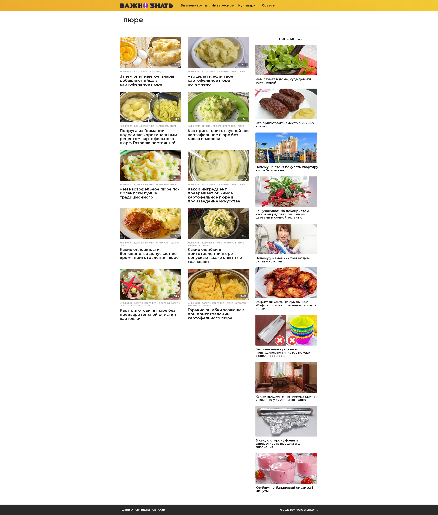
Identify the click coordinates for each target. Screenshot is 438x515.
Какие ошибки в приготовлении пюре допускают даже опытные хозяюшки (215, 255)
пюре (152, 72)
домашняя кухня (144, 126)
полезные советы (227, 72)
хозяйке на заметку (199, 245)
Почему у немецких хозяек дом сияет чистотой (282, 260)
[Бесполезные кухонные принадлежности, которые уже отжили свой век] (286, 330)
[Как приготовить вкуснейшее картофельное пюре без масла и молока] (219, 107)
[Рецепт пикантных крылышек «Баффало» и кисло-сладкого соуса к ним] (286, 283)
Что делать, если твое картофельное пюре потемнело (210, 80)
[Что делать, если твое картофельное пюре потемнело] (219, 53)
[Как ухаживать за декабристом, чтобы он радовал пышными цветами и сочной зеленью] (286, 192)
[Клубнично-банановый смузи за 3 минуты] (286, 468)
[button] (316, 5)
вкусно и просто (212, 126)
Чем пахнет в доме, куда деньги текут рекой (283, 81)
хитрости (240, 303)
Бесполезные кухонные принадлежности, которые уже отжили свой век (282, 353)
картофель (140, 72)
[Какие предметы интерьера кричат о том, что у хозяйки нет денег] (286, 377)
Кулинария (248, 5)
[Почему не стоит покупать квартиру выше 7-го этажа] (286, 148)
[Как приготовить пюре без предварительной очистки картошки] (151, 284)
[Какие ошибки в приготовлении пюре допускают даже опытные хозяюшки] (219, 224)
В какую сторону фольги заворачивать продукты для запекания (280, 444)
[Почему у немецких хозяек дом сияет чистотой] (286, 239)
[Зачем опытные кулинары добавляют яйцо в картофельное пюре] (151, 53)
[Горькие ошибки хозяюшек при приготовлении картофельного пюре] (219, 284)
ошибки (174, 243)
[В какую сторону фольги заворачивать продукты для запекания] (286, 421)
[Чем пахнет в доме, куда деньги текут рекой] (286, 60)
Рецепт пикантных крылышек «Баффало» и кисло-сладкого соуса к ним (286, 306)
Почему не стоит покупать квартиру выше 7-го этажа (286, 169)
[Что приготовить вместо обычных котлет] (286, 104)
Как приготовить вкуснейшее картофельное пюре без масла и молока (219, 134)
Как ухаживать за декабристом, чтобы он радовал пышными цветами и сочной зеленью (282, 214)
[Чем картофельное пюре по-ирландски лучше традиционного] (151, 165)
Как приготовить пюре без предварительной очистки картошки (148, 314)
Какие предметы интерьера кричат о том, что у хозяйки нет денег (286, 398)
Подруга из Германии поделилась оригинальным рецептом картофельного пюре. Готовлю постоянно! (148, 136)
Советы (269, 5)
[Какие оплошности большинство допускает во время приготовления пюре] (151, 224)
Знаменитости (194, 5)
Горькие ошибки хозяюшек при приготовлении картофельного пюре (216, 314)
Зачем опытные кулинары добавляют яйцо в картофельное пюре (147, 80)
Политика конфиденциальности (142, 509)
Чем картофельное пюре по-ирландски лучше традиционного (149, 193)
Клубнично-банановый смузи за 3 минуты (284, 489)
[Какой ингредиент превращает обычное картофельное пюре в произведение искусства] (219, 165)
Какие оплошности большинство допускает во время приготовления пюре (149, 253)
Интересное (222, 5)
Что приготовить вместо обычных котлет (284, 125)
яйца (159, 72)
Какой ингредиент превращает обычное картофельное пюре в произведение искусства (214, 195)
